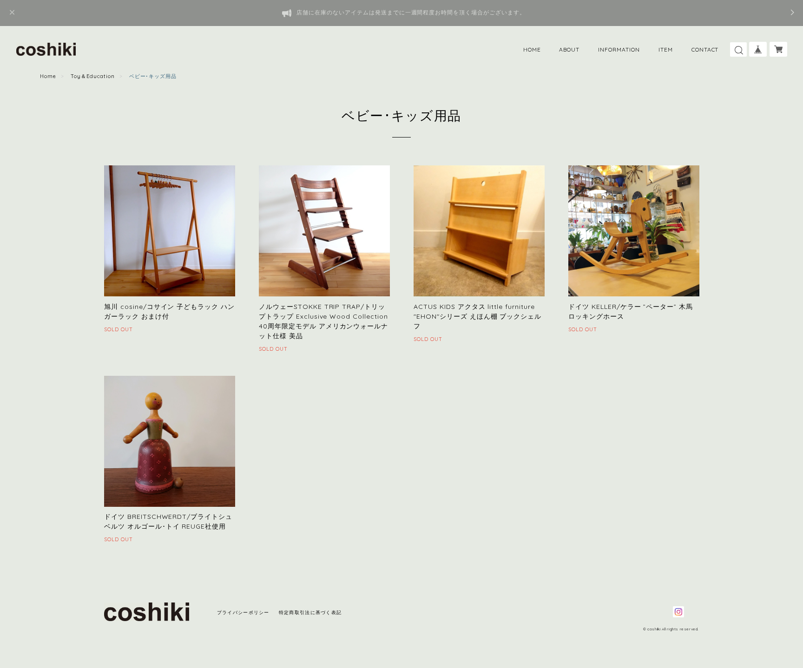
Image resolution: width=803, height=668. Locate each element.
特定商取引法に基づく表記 (310, 612)
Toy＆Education (92, 76)
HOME (532, 49)
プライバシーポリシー (243, 612)
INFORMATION (619, 49)
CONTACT (705, 49)
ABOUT (569, 49)
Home (48, 76)
